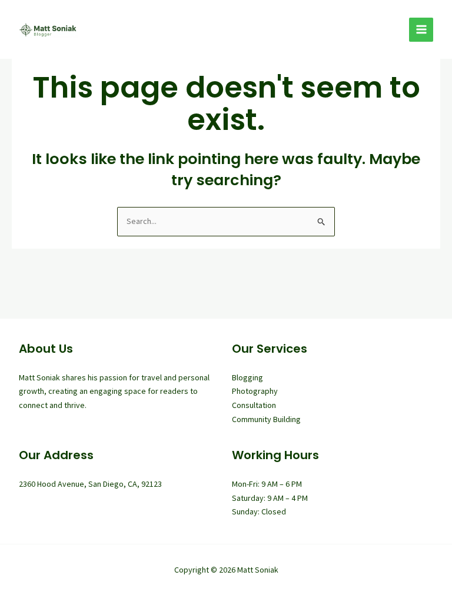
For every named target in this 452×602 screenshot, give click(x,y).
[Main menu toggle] (421, 30)
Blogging (247, 377)
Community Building (266, 419)
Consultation (254, 405)
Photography (255, 391)
